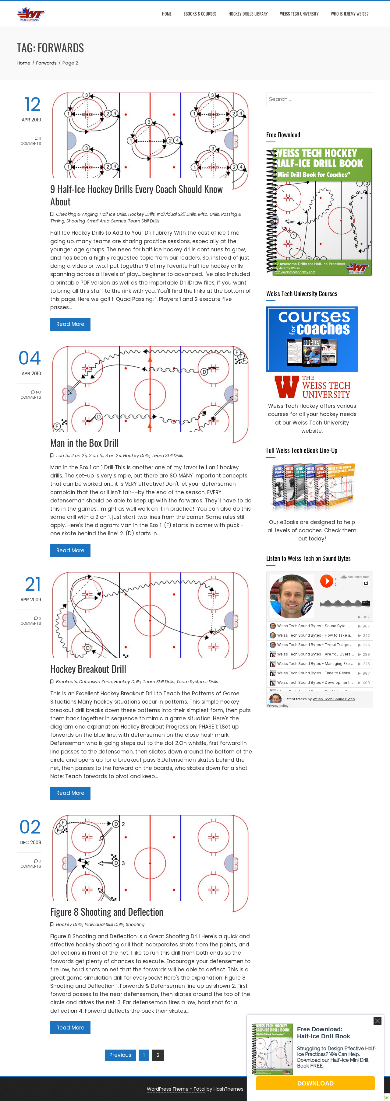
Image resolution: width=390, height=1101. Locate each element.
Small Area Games (106, 221)
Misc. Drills (208, 214)
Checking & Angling (77, 214)
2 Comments (31, 863)
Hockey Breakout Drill (88, 668)
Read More (70, 324)
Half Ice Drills (113, 214)
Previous (120, 1055)
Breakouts (66, 682)
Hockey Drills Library (248, 13)
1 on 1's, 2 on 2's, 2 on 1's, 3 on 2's (88, 456)
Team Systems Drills (197, 682)
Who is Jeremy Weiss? (350, 13)
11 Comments (31, 141)
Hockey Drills (141, 214)
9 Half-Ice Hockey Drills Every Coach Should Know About (136, 194)
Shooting (75, 221)
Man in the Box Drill (84, 442)
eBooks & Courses (200, 13)
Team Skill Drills (143, 221)
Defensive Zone (95, 682)
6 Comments (31, 621)
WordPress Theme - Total (176, 1089)
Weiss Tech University (299, 13)
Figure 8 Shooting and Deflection (106, 911)
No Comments (31, 395)
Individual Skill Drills (176, 214)
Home (167, 13)
